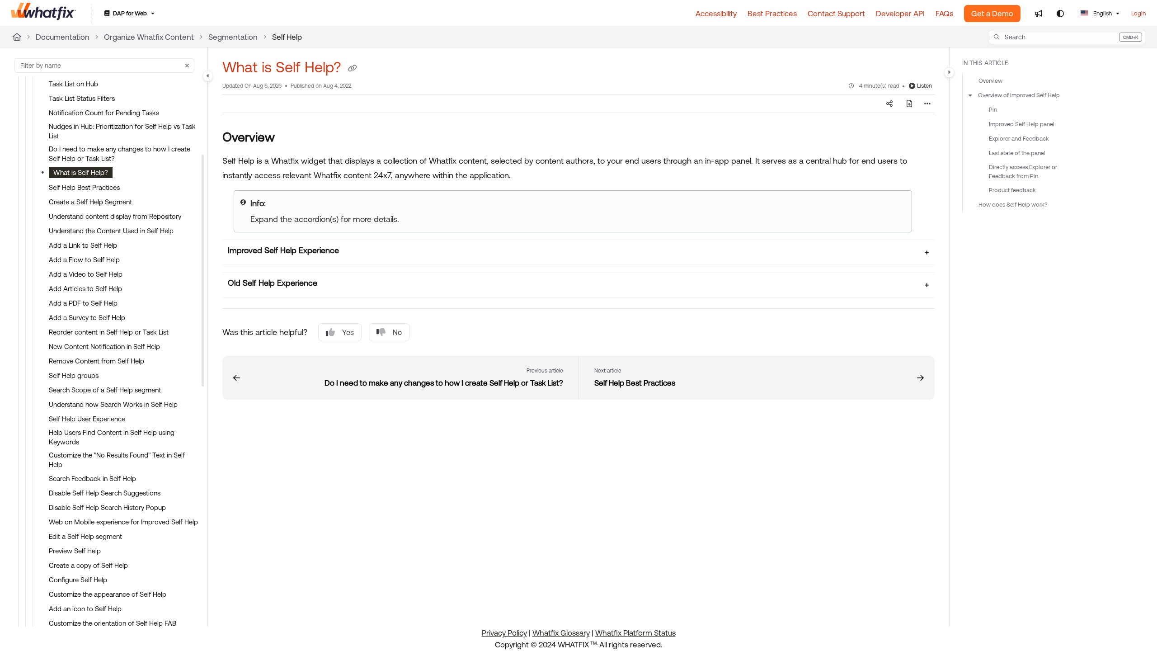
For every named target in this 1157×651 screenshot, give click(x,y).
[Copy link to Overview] (289, 138)
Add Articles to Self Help (85, 288)
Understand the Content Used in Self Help (111, 231)
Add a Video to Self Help (85, 274)
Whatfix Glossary (561, 632)
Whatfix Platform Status (635, 632)
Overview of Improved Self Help (1019, 95)
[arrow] (970, 95)
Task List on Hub (73, 84)
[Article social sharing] (889, 103)
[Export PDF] (909, 103)
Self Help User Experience (87, 419)
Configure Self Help (78, 580)
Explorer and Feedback (1019, 138)
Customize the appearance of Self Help (107, 594)
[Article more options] (927, 103)
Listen (924, 85)
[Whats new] (1038, 13)
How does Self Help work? (1013, 204)
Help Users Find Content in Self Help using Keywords (111, 437)
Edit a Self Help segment (85, 536)
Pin (993, 109)
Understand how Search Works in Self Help (113, 404)
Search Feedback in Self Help (92, 478)
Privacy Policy (504, 632)
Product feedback (1012, 190)
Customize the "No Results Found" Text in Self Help (117, 459)
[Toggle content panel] (949, 72)
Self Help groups (74, 375)
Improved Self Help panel (1021, 124)
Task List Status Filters (82, 98)
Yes (348, 332)
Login (1138, 13)
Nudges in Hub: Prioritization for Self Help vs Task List (122, 131)
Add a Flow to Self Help (84, 260)
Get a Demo (992, 13)
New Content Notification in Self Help (104, 346)
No (397, 332)
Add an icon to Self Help (85, 609)
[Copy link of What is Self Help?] (352, 68)
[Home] (43, 13)
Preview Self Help (75, 551)
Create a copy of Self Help (88, 565)
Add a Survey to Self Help (87, 317)
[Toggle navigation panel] (207, 76)
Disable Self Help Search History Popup (107, 507)
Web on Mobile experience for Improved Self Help (123, 522)
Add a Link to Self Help (83, 245)
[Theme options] (1060, 13)
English (1102, 13)
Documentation (62, 37)
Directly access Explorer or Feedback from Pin (1023, 171)
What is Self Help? (80, 172)
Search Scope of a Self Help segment (105, 390)
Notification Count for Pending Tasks (104, 113)
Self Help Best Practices (84, 187)
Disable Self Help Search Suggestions (104, 493)
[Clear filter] (187, 65)
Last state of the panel (1017, 153)
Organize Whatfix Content (149, 37)
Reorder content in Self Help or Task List (109, 332)
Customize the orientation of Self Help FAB (112, 623)
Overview (990, 80)
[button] (1067, 37)
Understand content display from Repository (115, 216)
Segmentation (233, 37)
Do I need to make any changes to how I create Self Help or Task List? (119, 153)
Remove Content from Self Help (96, 361)
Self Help (287, 37)
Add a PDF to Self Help (83, 303)
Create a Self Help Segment (90, 202)
